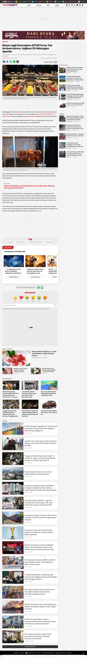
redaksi (16, 653)
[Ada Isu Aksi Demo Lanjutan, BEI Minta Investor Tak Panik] (62, 138)
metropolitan (69, 121)
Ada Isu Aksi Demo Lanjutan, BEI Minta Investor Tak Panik (75, 135)
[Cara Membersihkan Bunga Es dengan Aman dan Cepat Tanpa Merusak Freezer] (62, 99)
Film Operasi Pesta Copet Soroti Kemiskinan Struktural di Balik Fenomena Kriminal (38, 636)
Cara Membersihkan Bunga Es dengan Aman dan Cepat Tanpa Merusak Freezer (75, 96)
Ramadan (18, 112)
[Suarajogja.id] (9, 6)
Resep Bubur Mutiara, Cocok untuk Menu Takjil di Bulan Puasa (44, 353)
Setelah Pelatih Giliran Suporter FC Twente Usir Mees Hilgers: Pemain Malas (75, 78)
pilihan (61, 114)
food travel (69, 99)
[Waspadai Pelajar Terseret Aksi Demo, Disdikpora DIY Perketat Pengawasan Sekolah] (13, 523)
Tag (30, 239)
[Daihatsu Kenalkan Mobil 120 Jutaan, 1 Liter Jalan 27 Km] (62, 108)
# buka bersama (20, 242)
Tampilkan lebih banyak (30, 646)
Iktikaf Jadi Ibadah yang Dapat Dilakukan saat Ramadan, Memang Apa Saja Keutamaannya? (29, 187)
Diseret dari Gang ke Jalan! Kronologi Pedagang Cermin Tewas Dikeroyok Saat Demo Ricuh (75, 117)
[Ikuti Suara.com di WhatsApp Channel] (38, 287)
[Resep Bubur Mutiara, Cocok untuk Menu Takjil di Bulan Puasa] (16, 358)
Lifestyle (38, 5)
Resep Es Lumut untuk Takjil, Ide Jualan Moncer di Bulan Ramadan (20, 370)
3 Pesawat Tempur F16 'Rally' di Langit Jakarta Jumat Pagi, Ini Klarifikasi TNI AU (75, 153)
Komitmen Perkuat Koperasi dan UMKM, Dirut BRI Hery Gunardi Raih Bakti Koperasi (38, 532)
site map (69, 653)
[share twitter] (7, 62)
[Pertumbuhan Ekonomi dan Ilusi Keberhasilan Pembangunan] (13, 479)
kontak (22, 653)
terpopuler (63, 65)
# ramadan (10, 242)
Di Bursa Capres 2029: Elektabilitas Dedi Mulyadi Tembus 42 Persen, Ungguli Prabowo (74, 87)
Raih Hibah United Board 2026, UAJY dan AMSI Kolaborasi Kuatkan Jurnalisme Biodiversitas (39, 591)
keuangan (68, 137)
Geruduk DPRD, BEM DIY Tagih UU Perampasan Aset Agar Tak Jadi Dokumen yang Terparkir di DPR (38, 502)
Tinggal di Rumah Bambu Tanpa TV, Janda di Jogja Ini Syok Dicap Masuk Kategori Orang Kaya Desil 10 (39, 458)
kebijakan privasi (60, 653)
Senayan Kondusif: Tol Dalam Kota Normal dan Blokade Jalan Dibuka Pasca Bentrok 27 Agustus (75, 126)
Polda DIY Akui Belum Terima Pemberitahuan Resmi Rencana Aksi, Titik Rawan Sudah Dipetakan (40, 621)
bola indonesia (70, 81)
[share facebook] (4, 62)
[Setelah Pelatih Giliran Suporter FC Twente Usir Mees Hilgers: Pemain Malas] (62, 81)
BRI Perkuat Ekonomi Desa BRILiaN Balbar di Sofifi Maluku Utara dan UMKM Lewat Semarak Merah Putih (39, 547)
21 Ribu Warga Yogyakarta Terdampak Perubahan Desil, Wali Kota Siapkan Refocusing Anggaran (41, 428)
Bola (48, 5)
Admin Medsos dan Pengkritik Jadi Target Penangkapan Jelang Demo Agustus (75, 144)
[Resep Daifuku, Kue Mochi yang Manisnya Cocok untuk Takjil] (36, 373)
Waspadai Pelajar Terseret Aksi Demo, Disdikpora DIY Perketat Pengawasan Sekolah (40, 517)
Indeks (57, 5)
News (29, 5)
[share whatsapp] (14, 62)
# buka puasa (49, 242)
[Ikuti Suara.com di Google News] (42, 287)
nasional (68, 72)
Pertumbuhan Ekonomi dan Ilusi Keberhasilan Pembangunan (37, 473)
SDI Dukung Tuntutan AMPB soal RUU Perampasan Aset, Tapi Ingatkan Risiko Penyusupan (39, 562)
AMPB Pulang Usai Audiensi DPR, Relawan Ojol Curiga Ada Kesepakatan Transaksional (74, 69)
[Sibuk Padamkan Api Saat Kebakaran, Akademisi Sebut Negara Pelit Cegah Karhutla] (13, 612)
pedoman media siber (47, 653)
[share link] (17, 62)
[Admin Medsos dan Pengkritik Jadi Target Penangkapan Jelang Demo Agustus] (62, 147)
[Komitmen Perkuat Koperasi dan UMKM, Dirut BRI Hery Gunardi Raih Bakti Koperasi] (13, 538)
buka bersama (40, 114)
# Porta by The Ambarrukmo (35, 242)
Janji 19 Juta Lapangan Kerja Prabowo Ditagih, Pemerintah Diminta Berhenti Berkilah (40, 443)
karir (38, 653)
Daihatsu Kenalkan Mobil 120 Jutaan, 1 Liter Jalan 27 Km (75, 104)
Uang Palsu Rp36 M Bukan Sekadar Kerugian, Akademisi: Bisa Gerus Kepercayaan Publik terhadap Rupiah (40, 488)
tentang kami (31, 653)
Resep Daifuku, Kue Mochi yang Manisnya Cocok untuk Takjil (49, 370)
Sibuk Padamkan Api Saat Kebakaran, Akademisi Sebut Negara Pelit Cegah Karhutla (40, 606)
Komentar (30, 292)
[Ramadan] (43, 35)
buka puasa (32, 116)
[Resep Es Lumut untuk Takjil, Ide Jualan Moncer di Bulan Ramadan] (7, 373)
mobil (67, 106)
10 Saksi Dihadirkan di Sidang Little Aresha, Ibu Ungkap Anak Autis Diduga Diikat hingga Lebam (40, 577)
